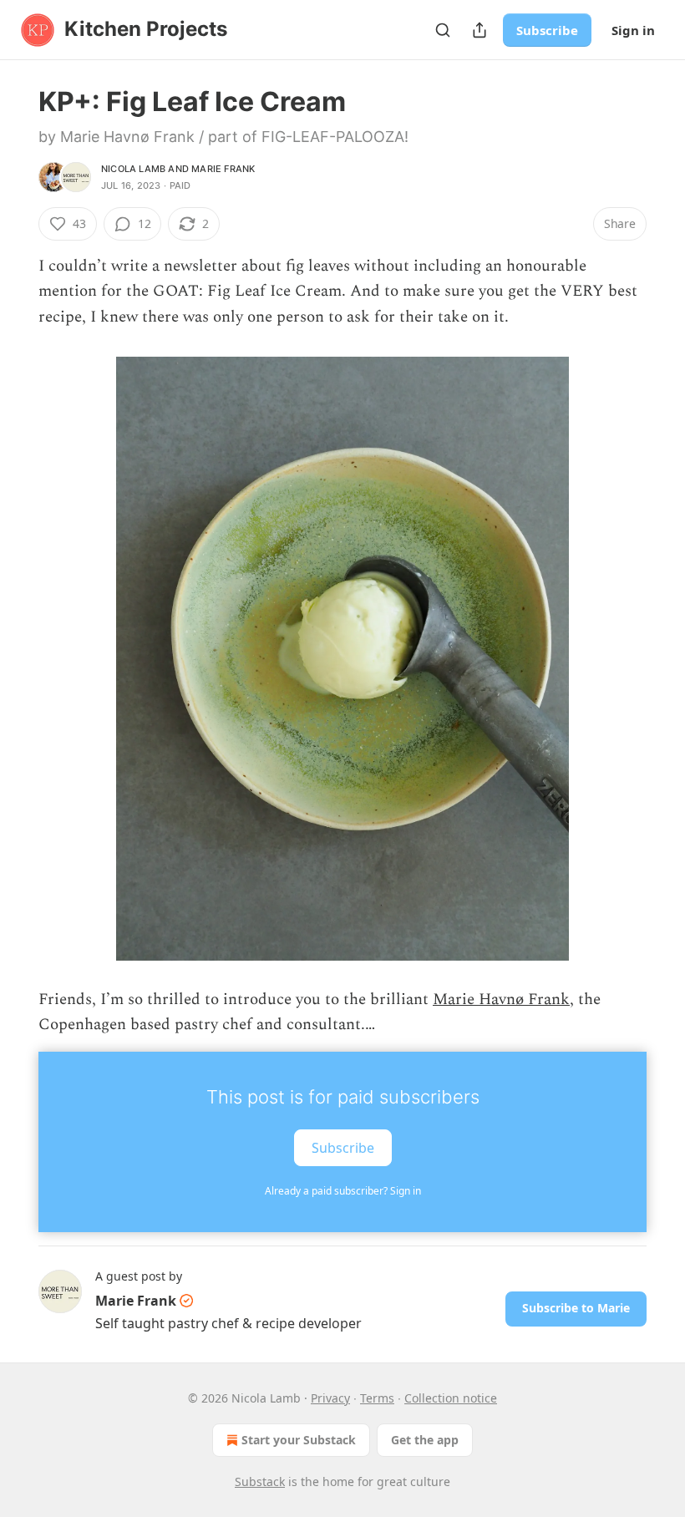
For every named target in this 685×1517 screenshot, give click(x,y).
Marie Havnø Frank (501, 999)
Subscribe (547, 30)
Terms (377, 1398)
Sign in (633, 30)
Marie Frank (223, 169)
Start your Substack (298, 1440)
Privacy (330, 1398)
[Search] (442, 30)
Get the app (425, 1440)
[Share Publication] (479, 30)
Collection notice (450, 1398)
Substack (260, 1481)
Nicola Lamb (133, 169)
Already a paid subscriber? (343, 1191)
